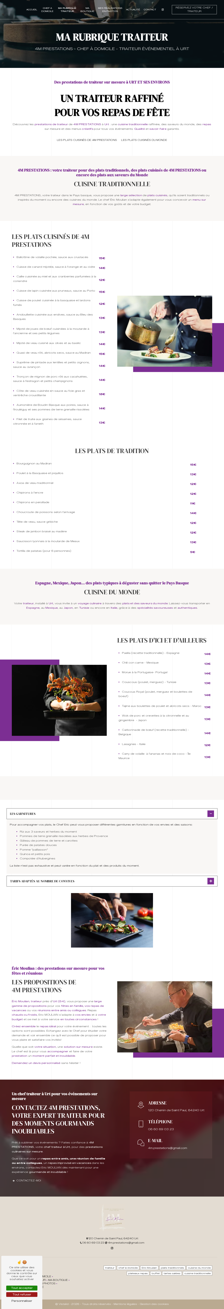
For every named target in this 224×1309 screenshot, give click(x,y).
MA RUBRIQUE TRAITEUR (67, 9)
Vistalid (64, 1304)
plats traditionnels (172, 1267)
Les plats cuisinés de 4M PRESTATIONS (87, 140)
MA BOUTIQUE (87, 9)
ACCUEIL (31, 9)
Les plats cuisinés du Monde (144, 140)
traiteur (109, 1267)
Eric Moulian (149, 1267)
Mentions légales (125, 1304)
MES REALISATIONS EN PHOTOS (110, 9)
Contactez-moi (28, 1180)
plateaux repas (138, 1273)
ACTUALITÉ (133, 9)
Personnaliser (21, 1300)
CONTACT (150, 9)
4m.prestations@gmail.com (167, 1148)
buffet (156, 1273)
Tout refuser (21, 1294)
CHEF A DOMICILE (47, 9)
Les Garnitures (23, 813)
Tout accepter (22, 1288)
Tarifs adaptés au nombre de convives (42, 881)
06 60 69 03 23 (161, 1129)
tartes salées (172, 1273)
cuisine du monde (199, 1267)
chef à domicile (128, 1267)
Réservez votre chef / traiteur (194, 9)
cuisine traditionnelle (197, 1273)
